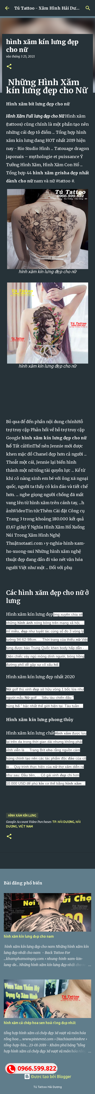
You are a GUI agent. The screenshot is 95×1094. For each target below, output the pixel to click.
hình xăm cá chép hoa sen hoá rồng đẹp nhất (40, 1023)
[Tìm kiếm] (88, 8)
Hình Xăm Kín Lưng (22, 815)
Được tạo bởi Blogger (50, 1076)
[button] (9, 66)
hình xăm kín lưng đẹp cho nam (29, 936)
